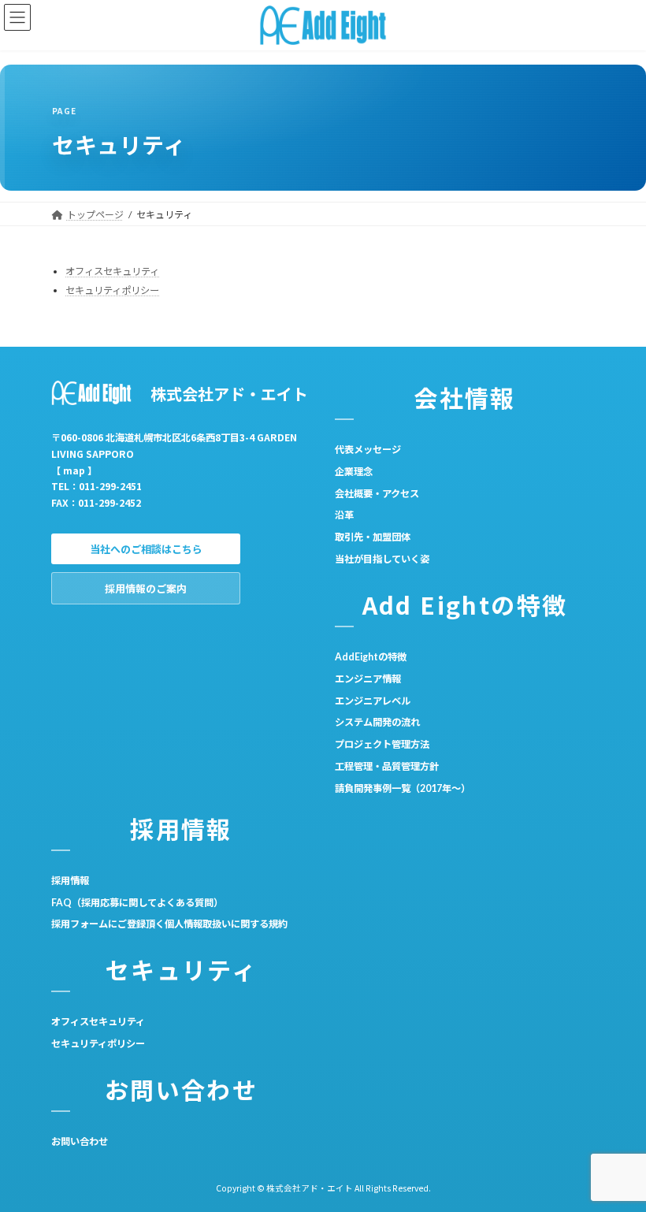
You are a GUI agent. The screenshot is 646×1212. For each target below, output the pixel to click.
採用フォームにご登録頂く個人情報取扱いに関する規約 (169, 924)
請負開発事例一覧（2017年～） (402, 788)
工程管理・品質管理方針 (387, 766)
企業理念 (354, 472)
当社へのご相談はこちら (146, 549)
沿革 (344, 515)
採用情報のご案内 (146, 588)
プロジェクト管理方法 (382, 744)
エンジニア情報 (368, 679)
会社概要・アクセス (377, 493)
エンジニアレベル (372, 700)
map (74, 470)
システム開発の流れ (377, 722)
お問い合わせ (79, 1141)
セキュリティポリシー (112, 290)
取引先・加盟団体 (372, 537)
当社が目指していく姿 (382, 559)
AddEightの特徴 (371, 657)
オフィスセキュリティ (112, 271)
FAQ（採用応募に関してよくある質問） (137, 902)
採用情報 (70, 881)
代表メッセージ (368, 449)
